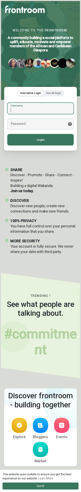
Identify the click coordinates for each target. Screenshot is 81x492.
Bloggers (40, 437)
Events (62, 437)
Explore (19, 437)
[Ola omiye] (38, 63)
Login (40, 139)
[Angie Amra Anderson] (29, 63)
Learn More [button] (45, 478)
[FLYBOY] (63, 63)
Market (40, 461)
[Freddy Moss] (54, 63)
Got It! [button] (40, 486)
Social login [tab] (53, 93)
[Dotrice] (71, 63)
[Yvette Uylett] (46, 63)
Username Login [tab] (30, 93)
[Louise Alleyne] (13, 63)
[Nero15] (21, 63)
